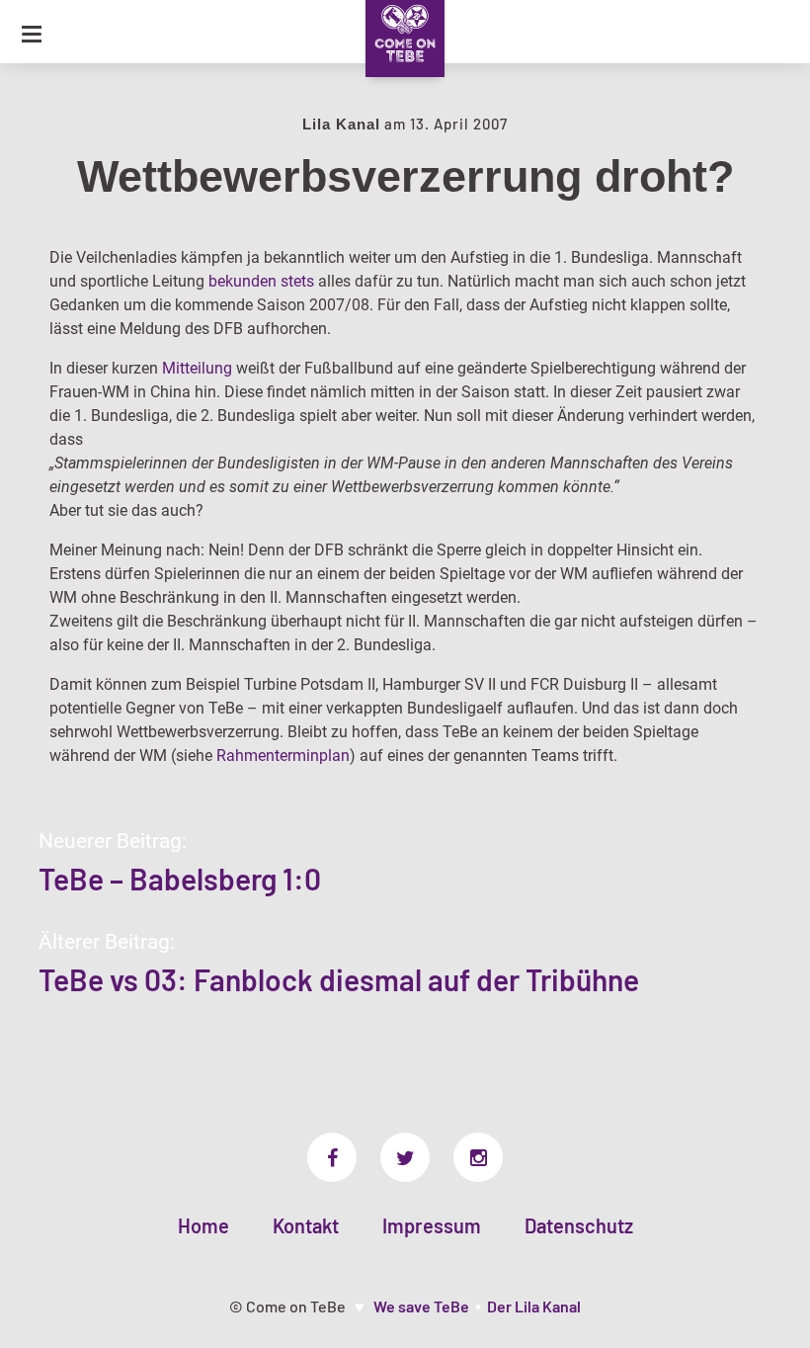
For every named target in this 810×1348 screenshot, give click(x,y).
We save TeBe (421, 1306)
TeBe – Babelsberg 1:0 (180, 878)
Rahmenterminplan (283, 755)
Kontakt (306, 1225)
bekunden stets (261, 281)
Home (203, 1225)
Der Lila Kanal (534, 1306)
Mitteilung (197, 368)
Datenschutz (579, 1225)
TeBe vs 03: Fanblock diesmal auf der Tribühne (339, 979)
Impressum (431, 1225)
